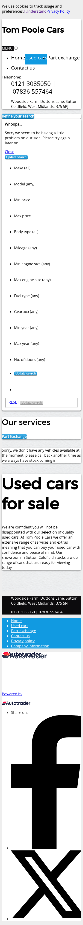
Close (9, 151)
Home (16, 620)
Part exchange (23, 630)
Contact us (20, 635)
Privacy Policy (58, 11)
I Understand (35, 11)
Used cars (19, 625)
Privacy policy (23, 640)
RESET (14, 402)
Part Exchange (14, 436)
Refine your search (18, 116)
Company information (30, 645)
